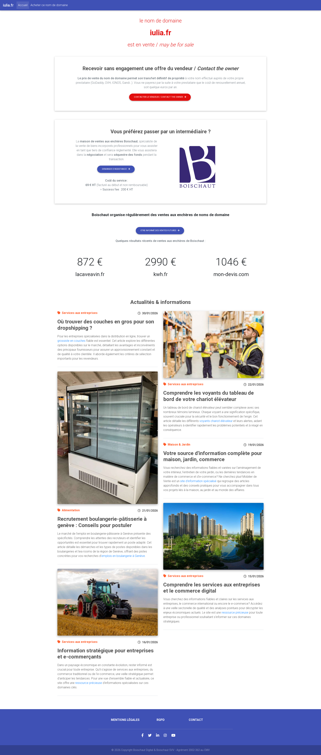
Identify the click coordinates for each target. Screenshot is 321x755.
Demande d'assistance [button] (114, 169)
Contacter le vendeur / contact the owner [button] (158, 97)
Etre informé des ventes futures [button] (158, 230)
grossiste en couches (71, 341)
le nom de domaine (161, 21)
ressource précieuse (88, 683)
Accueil (23, 5)
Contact (196, 720)
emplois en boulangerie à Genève (123, 556)
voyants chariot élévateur (216, 421)
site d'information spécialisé (198, 481)
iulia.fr (160, 32)
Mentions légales (125, 720)
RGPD (161, 720)
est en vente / (160, 45)
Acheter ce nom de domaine (49, 5)
